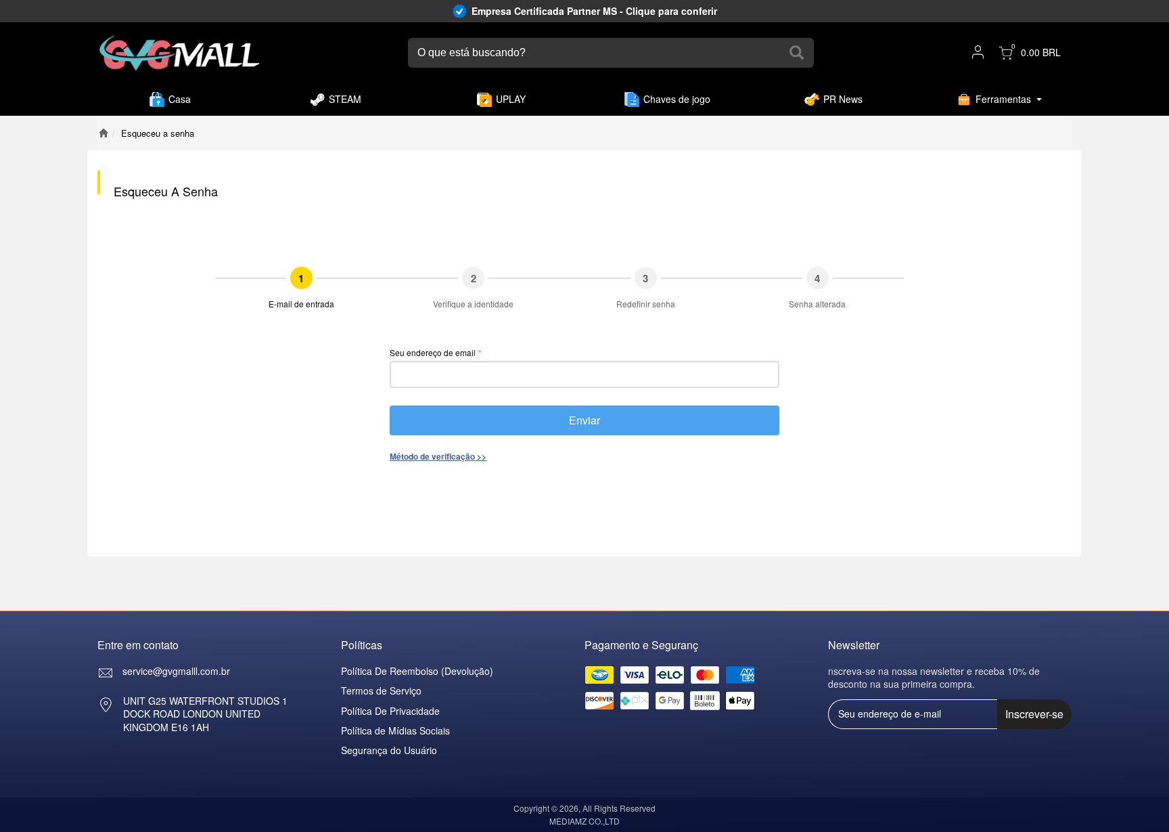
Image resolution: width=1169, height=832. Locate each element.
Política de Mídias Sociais (395, 730)
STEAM (345, 99)
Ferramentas (1003, 99)
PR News (843, 99)
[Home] (103, 133)
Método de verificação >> (438, 456)
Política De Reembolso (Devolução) (417, 671)
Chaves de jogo (676, 99)
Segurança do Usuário (389, 750)
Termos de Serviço (381, 690)
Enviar (584, 420)
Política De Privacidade (390, 711)
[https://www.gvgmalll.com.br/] (179, 53)
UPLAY (511, 99)
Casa (179, 99)
